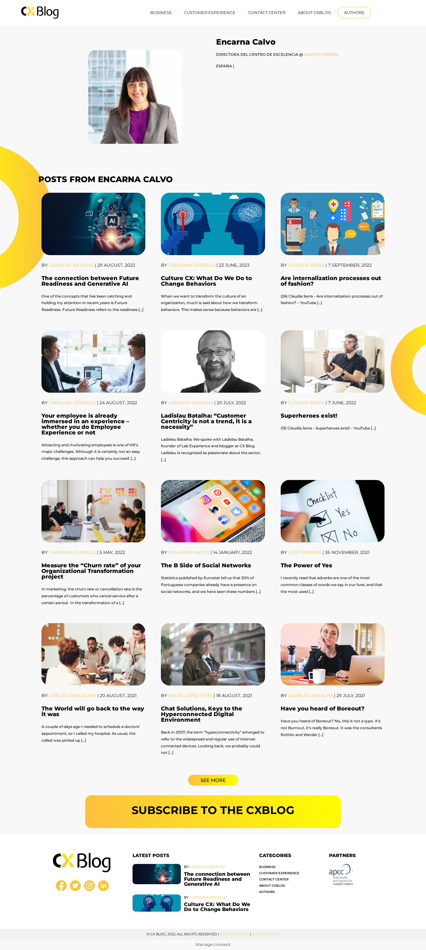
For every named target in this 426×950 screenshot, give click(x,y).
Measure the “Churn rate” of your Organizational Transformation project (91, 571)
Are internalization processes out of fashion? (331, 281)
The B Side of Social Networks (206, 565)
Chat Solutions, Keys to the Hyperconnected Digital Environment (201, 714)
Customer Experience (209, 12)
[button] (213, 780)
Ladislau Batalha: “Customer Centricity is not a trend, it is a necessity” (206, 421)
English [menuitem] (386, 12)
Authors (354, 12)
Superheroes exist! (309, 415)
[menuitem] (389, 12)
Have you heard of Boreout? (323, 708)
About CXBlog (314, 12)
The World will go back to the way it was (92, 711)
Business (161, 12)
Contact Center (266, 12)
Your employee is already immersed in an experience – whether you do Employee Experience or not (85, 424)
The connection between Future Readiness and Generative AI (90, 281)
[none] (389, 12)
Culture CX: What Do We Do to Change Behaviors (206, 281)
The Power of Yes (306, 565)
